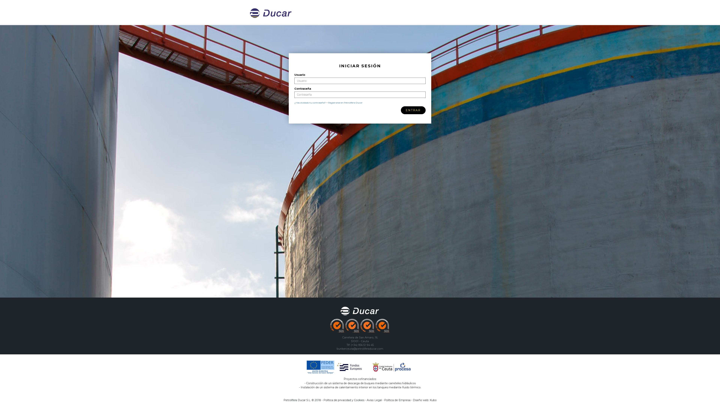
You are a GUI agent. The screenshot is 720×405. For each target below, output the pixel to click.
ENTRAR (413, 110)
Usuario (299, 74)
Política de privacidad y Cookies (343, 400)
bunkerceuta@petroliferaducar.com (360, 348)
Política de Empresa (397, 400)
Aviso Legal (374, 400)
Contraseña (302, 88)
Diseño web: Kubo (425, 400)
